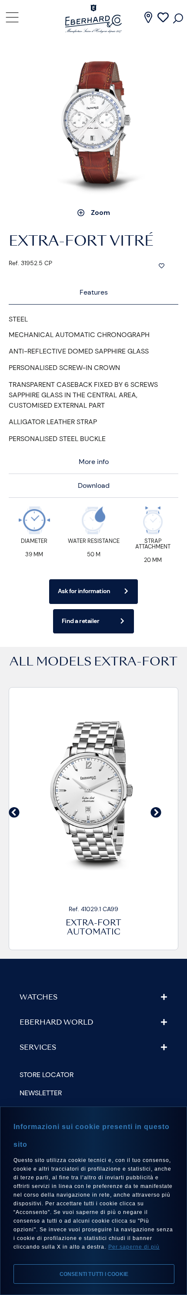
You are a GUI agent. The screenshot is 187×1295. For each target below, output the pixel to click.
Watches (38, 997)
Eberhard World (56, 1022)
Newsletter (41, 1092)
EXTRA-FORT (135, 662)
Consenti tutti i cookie (94, 1274)
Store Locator (46, 1074)
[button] (14, 812)
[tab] (93, 293)
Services (38, 1048)
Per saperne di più (134, 1247)
